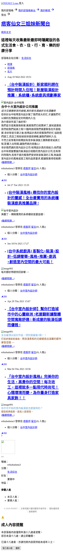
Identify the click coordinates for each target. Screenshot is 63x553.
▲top (4, 180)
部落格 (11, 68)
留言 (33, 168)
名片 (9, 71)
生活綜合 (26, 58)
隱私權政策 (54, 508)
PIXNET (14, 508)
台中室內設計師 (28, 174)
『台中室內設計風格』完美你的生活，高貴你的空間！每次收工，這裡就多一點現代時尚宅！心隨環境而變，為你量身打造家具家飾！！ (33, 387)
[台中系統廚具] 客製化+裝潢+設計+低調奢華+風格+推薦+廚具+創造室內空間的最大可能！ (33, 256)
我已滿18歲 (7, 548)
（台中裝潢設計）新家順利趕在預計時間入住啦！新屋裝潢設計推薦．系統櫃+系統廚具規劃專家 (34, 90)
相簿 (9, 64)
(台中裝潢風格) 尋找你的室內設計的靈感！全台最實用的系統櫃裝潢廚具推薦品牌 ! (33, 198)
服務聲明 (33, 511)
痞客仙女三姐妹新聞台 (25, 23)
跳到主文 (6, 32)
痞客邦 (27, 168)
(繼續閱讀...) (7, 162)
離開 (18, 548)
